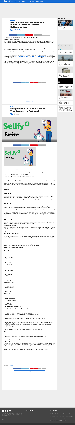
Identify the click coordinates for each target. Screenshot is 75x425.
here (16, 249)
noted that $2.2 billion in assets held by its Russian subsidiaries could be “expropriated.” (30, 56)
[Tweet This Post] (21, 34)
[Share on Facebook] (13, 34)
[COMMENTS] (46, 34)
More (41, 1)
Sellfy (5, 180)
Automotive (24, 1)
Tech (19, 1)
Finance (29, 1)
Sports (33, 1)
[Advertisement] (37, 10)
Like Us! (37, 1)
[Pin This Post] (29, 34)
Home (16, 1)
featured (11, 80)
